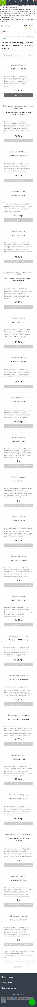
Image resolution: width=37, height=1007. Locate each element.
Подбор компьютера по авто (13, 36)
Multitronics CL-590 (18, 322)
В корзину (18, 95)
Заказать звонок (29, 27)
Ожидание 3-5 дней (18, 141)
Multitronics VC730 (18, 759)
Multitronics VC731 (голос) (18, 799)
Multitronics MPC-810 (18, 362)
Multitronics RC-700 (18, 401)
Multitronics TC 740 (18, 600)
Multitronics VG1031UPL (18, 920)
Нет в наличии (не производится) (18, 466)
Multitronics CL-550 (18, 235)
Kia (24, 36)
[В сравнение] (32, 65)
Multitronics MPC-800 (18, 69)
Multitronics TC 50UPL (18, 560)
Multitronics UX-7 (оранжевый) (18, 719)
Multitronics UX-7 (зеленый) (18, 679)
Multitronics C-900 (18, 195)
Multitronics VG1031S (18, 880)
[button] (15, 2)
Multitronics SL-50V (18, 521)
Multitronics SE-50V (18, 481)
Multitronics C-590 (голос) (18, 156)
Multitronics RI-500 (18, 441)
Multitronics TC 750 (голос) (18, 640)
